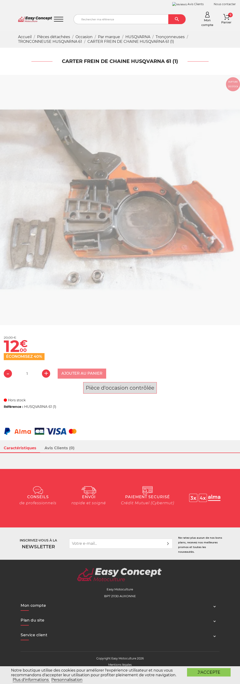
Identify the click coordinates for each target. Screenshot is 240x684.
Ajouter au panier (81, 373)
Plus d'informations (31, 679)
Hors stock (16, 400)
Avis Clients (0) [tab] (60, 448)
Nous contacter (225, 4)
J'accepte (209, 672)
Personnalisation (66, 679)
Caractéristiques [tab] (20, 448)
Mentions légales (120, 664)
